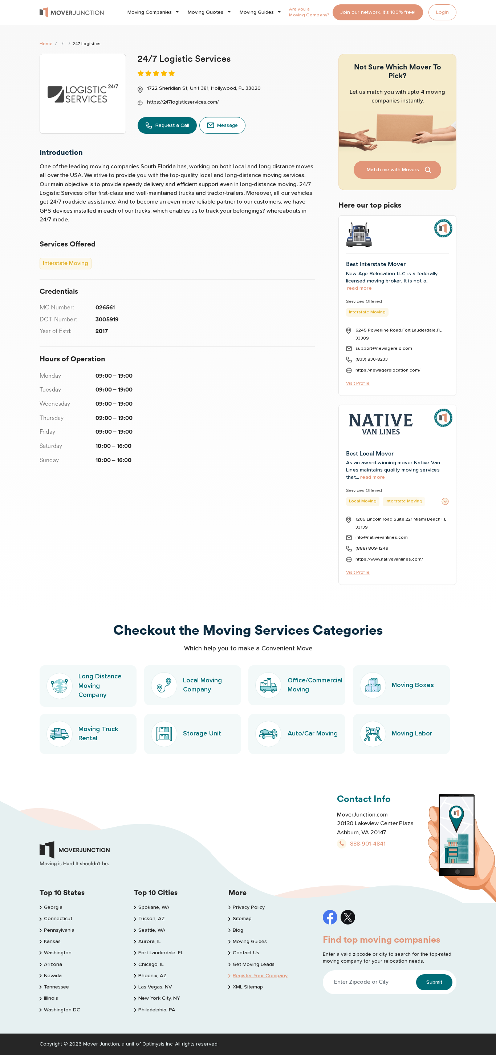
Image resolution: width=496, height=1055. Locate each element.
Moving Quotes (205, 12)
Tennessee (56, 987)
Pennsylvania (59, 930)
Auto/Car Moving (313, 733)
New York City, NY (159, 998)
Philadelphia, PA (156, 1009)
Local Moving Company (202, 685)
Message (227, 125)
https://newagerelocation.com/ (387, 370)
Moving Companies (149, 12)
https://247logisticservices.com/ (183, 102)
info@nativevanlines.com (381, 537)
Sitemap (242, 918)
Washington (58, 952)
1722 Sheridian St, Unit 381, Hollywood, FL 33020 (204, 88)
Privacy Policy (249, 907)
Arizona (53, 964)
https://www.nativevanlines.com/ (389, 559)
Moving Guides (257, 12)
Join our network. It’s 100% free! (377, 12)
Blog (238, 930)
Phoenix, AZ (152, 975)
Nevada (53, 975)
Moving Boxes (413, 685)
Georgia (53, 907)
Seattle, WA (152, 930)
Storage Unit (202, 733)
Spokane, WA (154, 907)
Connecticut (58, 918)
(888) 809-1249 (372, 548)
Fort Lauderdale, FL (160, 952)
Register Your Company (260, 975)
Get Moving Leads (254, 964)
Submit (434, 982)
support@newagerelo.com (383, 348)
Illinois (51, 998)
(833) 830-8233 (371, 359)
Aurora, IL (149, 941)
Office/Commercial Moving (315, 685)
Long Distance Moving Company (100, 685)
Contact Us (246, 952)
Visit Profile (358, 383)
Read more (359, 288)
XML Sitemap (248, 987)
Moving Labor (412, 733)
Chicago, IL (151, 964)
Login (442, 12)
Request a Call (172, 125)
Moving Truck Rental (98, 734)
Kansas (52, 941)
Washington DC (62, 1009)
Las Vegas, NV (155, 987)
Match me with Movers (393, 169)
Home (46, 43)
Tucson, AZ (151, 918)
